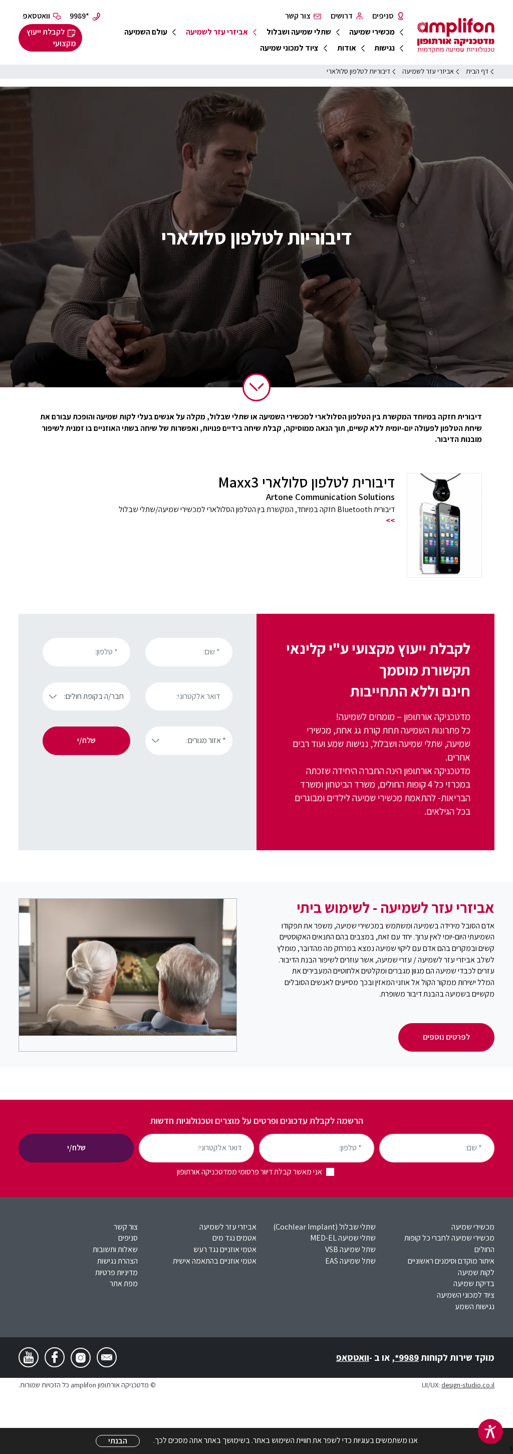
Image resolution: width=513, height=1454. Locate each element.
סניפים (128, 1238)
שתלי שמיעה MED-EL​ (343, 1238)
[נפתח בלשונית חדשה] (81, 1358)
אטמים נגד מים (234, 1238)
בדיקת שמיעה (473, 1283)
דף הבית (477, 71)
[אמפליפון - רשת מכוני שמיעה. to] (455, 37)
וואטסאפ (352, 1357)
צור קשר (126, 1227)
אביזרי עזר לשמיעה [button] (217, 32)
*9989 (407, 1357)
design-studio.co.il (467, 1384)
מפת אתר (124, 1283)
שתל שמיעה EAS (350, 1261)
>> (390, 520)
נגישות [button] (384, 48)
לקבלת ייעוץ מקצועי (51, 38)
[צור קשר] (107, 1357)
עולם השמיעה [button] (145, 32)
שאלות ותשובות (115, 1249)
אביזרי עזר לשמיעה (227, 1227)
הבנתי (117, 1440)
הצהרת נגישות (117, 1261)
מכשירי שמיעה (472, 1227)
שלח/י (86, 740)
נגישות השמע (474, 1306)
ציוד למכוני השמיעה (465, 1295)
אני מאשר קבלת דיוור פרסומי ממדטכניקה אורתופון (249, 1171)
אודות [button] (346, 48)
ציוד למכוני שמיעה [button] (289, 48)
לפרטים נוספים (446, 1037)
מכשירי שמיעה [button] (372, 32)
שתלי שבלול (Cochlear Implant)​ (324, 1227)
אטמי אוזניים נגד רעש (224, 1249)
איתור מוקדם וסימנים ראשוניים (451, 1261)
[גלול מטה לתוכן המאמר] (256, 387)
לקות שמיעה (476, 1272)
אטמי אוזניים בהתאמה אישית (214, 1261)
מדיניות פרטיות (116, 1272)
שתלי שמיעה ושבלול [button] (299, 32)
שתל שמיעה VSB (350, 1249)
